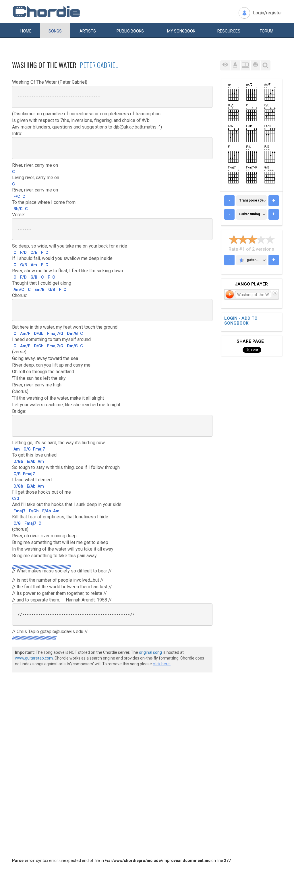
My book (181, 31)
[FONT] (235, 65)
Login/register (267, 13)
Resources (228, 31)
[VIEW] (225, 65)
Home (26, 31)
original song (150, 652)
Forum (266, 31)
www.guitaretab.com (34, 658)
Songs (55, 31)
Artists (88, 31)
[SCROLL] (245, 65)
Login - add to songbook (241, 321)
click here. (162, 664)
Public (130, 31)
